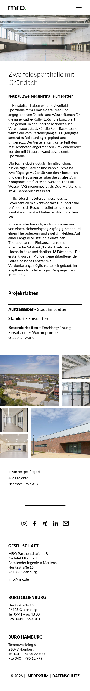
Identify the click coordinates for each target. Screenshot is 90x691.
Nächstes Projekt (21, 484)
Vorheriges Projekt (26, 471)
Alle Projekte (18, 478)
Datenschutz (66, 676)
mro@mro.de (18, 579)
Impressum (37, 676)
